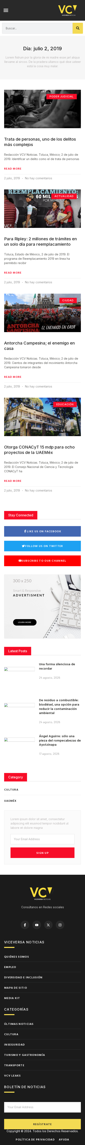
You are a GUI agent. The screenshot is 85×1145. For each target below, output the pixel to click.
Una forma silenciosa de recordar (57, 666)
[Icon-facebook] (25, 925)
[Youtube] (36, 925)
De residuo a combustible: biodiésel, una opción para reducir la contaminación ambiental (59, 706)
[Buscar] (78, 28)
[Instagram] (60, 925)
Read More (13, 168)
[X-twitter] (48, 925)
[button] (6, 10)
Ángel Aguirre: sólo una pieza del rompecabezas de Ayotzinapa (60, 740)
